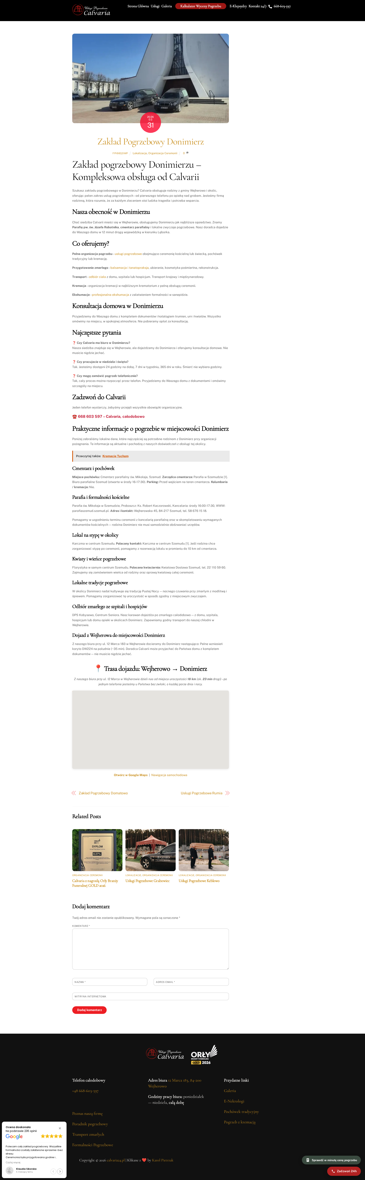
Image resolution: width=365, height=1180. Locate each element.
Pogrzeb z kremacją (240, 1122)
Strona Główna (138, 6)
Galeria (166, 6)
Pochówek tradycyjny (241, 1111)
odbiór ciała (97, 277)
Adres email (165, 982)
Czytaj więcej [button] (7, 1162)
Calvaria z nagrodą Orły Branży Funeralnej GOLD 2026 (95, 883)
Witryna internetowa (90, 996)
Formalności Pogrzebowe (92, 1144)
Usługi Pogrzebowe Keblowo (199, 880)
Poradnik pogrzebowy (90, 1123)
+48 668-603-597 (85, 1090)
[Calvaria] (91, 13)
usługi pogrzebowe (128, 254)
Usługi (155, 6)
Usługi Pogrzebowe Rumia (201, 793)
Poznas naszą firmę (87, 1113)
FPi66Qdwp (120, 153)
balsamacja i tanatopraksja (129, 268)
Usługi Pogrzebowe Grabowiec (147, 880)
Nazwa (80, 982)
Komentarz (81, 926)
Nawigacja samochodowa (169, 775)
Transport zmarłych (88, 1134)
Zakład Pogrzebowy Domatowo (103, 793)
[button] (60, 1128)
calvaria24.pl (116, 1160)
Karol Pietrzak (162, 1160)
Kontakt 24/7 (258, 6)
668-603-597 (282, 6)
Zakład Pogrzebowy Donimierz (150, 141)
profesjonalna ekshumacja (110, 295)
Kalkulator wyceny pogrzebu (200, 6)
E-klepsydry (238, 6)
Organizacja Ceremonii (162, 153)
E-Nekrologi (234, 1101)
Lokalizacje (140, 153)
